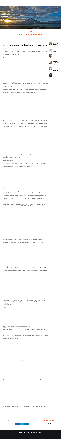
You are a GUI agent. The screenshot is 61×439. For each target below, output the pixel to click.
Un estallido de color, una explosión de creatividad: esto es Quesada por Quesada (55, 69)
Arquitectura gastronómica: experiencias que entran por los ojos (55, 56)
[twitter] (53, 423)
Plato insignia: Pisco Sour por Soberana (55, 74)
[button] (17, 424)
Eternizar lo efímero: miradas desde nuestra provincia (55, 62)
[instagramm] (50, 423)
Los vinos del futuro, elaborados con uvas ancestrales (55, 50)
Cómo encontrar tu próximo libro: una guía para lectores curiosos (55, 44)
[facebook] (48, 423)
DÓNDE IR (30, 31)
